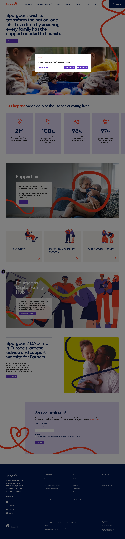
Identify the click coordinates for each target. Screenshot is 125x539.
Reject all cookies (69, 67)
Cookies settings (43, 67)
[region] (63, 63)
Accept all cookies (82, 67)
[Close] (88, 56)
